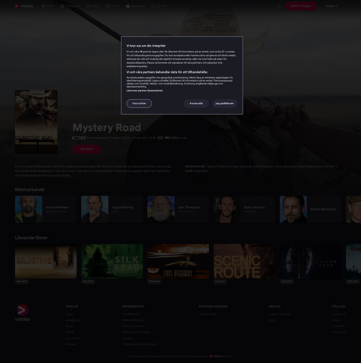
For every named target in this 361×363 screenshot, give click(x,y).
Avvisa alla (196, 103)
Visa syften (139, 103)
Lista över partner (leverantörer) (145, 90)
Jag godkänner (225, 103)
